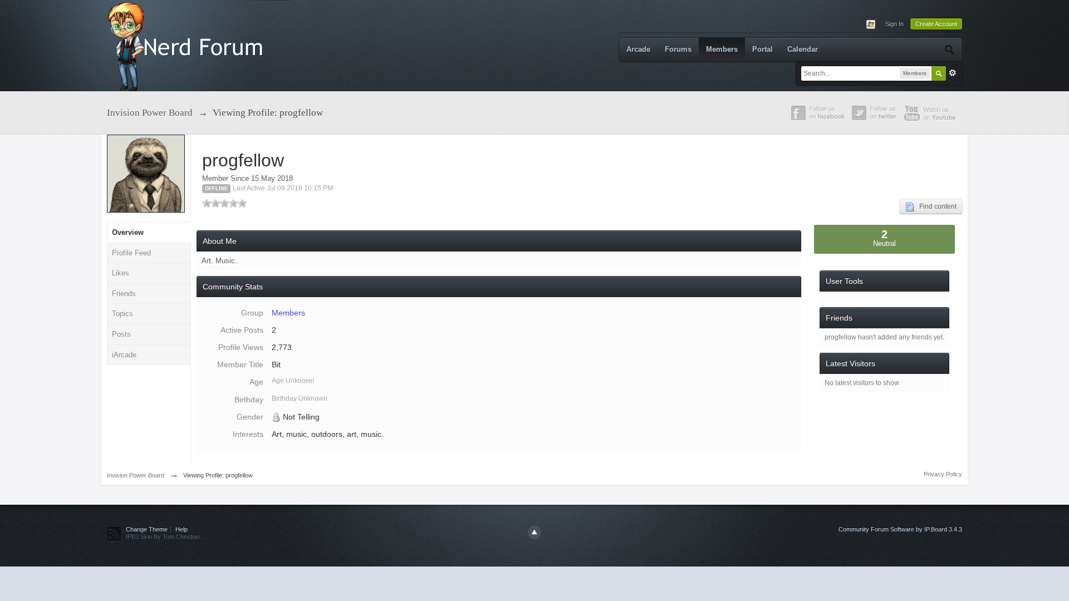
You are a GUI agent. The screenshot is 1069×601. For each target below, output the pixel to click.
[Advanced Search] (949, 49)
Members (722, 49)
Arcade (638, 49)
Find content (935, 206)
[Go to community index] (187, 45)
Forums (678, 49)
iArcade (124, 355)
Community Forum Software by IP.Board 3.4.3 (900, 529)
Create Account (936, 24)
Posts (121, 334)
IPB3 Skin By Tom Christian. (164, 536)
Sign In (894, 24)
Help (181, 529)
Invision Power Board (135, 475)
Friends (124, 293)
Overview (128, 232)
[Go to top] (534, 532)
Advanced (952, 72)
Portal (762, 49)
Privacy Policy (943, 474)
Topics (122, 313)
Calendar (802, 49)
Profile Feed (131, 253)
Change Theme (147, 529)
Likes (120, 273)
